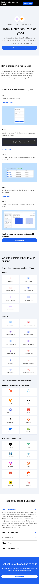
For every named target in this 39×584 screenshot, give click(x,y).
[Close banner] (36, 3)
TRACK (10, 24)
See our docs (6, 149)
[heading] (11, 3)
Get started (19, 240)
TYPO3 (16, 24)
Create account (7, 102)
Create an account (19, 48)
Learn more (6, 196)
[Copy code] (35, 140)
